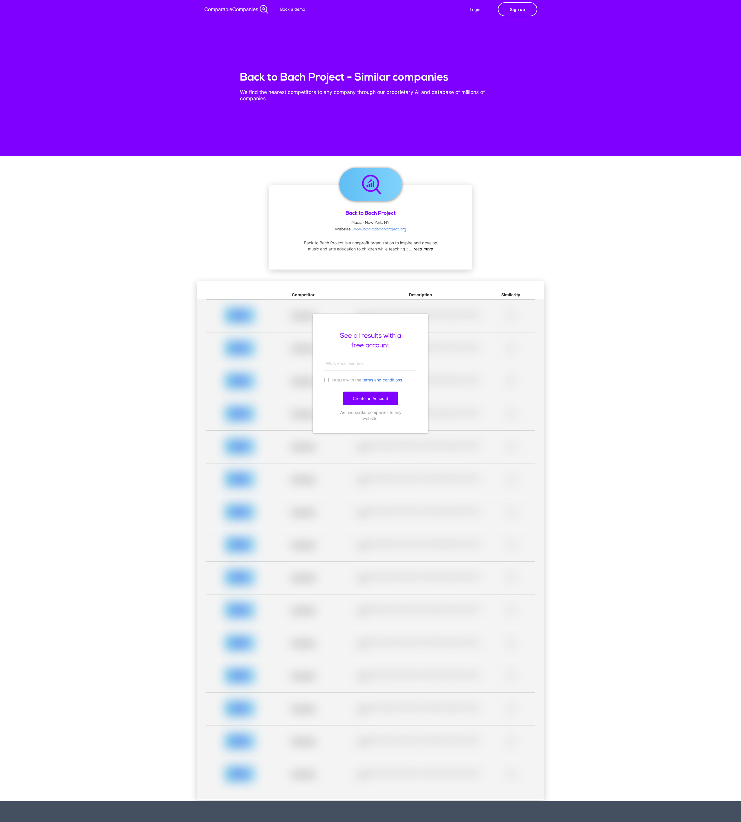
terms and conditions (382, 379)
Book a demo (292, 9)
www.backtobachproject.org (379, 229)
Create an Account (370, 398)
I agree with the (366, 379)
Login (475, 9)
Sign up (517, 9)
